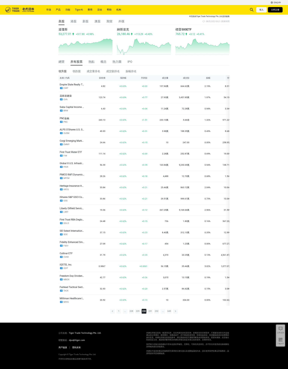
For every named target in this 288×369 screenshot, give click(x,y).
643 (169, 311)
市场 (48, 9)
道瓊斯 (63, 29)
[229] (112, 311)
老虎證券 (21, 9)
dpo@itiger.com (77, 340)
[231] (175, 311)
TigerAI (79, 9)
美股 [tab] (61, 21)
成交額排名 (113, 71)
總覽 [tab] (61, 61)
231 (150, 311)
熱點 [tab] (91, 61)
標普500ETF (184, 29)
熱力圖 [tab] (117, 61)
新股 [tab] (85, 21)
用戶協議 (62, 347)
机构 (118, 9)
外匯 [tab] (121, 21)
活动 (99, 9)
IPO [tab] (130, 61)
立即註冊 (275, 9)
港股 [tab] (73, 21)
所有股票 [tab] (76, 61)
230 (144, 311)
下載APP (280, 343)
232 (156, 311)
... (125, 311)
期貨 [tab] (109, 21)
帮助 (109, 9)
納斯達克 (123, 29)
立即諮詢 (280, 332)
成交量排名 (93, 71)
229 (138, 311)
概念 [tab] (103, 61)
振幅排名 (131, 71)
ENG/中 (277, 2)
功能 (67, 9)
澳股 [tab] (97, 21)
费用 (90, 9)
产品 (58, 9)
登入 (261, 9)
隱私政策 (76, 347)
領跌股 (77, 71)
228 (131, 311)
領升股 (62, 71)
